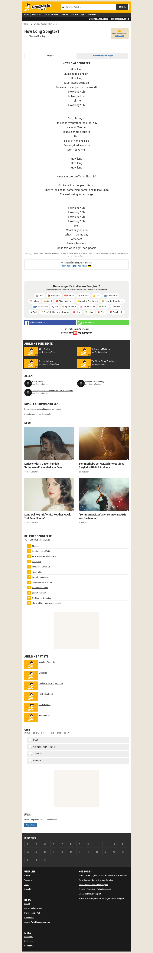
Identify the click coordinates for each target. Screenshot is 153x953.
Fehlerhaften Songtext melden (76, 329)
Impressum (29, 917)
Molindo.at (28, 941)
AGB (38, 913)
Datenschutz (29, 913)
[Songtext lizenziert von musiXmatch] (76, 333)
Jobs (26, 884)
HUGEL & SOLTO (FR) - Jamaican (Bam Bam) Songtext (101, 898)
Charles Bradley (37, 36)
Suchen (122, 7)
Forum (27, 904)
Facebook (28, 936)
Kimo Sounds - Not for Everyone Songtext (96, 880)
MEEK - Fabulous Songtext (90, 894)
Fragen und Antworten (33, 908)
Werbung (28, 880)
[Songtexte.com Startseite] (38, 7)
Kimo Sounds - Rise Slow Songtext (93, 884)
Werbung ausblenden (98, 19)
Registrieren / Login (120, 19)
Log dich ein (29, 409)
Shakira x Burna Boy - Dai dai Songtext (95, 889)
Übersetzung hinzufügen (102, 56)
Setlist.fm (28, 946)
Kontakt (27, 889)
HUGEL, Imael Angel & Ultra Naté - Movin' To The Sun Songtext (105, 875)
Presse (27, 875)
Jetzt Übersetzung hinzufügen (74, 266)
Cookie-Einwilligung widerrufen (37, 922)
